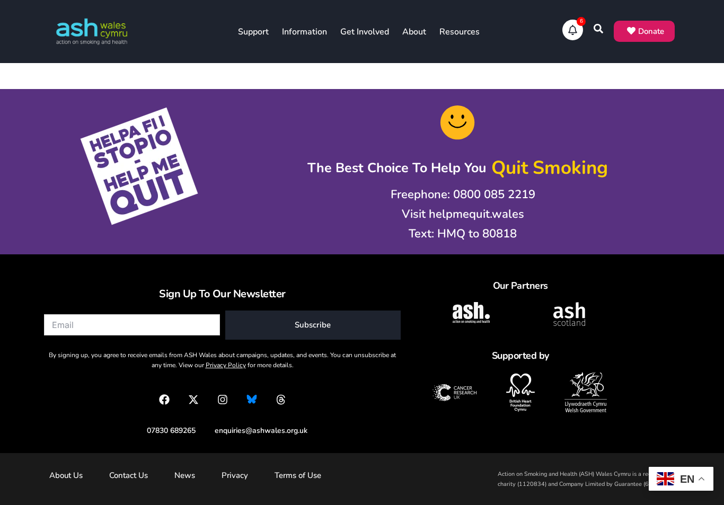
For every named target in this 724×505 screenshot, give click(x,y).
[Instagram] (222, 399)
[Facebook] (164, 399)
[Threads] (281, 399)
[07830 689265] (166, 430)
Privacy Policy (226, 365)
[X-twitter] (193, 399)
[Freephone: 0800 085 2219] (457, 195)
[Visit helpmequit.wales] (457, 214)
